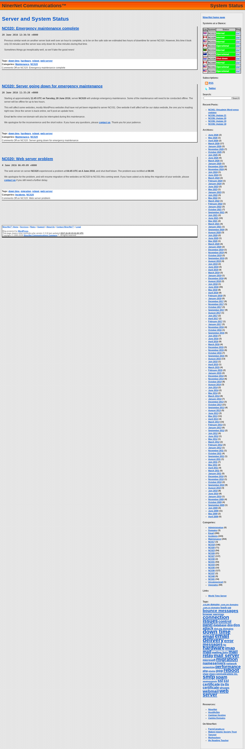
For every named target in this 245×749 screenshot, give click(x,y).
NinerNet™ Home (10, 227)
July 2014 (213, 387)
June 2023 (213, 186)
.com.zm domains (229, 604)
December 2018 (216, 278)
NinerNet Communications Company (40, 235)
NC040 (211, 576)
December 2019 (216, 250)
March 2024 (214, 178)
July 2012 (213, 433)
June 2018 (213, 287)
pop (219, 671)
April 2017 (213, 318)
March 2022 (214, 201)
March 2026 (214, 143)
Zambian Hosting (217, 715)
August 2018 (214, 281)
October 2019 (215, 255)
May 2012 (212, 439)
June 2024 (213, 175)
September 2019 (216, 258)
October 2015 (215, 353)
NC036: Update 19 (217, 121)
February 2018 (215, 295)
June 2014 (213, 390)
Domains (212, 530)
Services (24, 227)
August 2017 (214, 313)
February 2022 (215, 204)
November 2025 (216, 149)
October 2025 (215, 152)
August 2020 (214, 232)
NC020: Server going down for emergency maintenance (52, 86)
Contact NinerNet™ (65, 227)
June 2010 (213, 493)
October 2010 (215, 482)
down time (14, 60)
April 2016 (213, 341)
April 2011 (213, 468)
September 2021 (216, 212)
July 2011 (212, 462)
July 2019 (213, 264)
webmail (211, 691)
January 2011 (214, 473)
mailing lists (220, 652)
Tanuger (212, 735)
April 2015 (213, 364)
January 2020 (214, 247)
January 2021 (214, 227)
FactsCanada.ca (216, 729)
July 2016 (213, 336)
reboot (35, 60)
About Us (50, 227)
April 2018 (213, 293)
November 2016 (216, 327)
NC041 (211, 579)
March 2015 (214, 367)
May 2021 (212, 221)
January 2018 (214, 298)
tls (222, 684)
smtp (209, 677)
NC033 (211, 565)
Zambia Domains (216, 718)
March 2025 (214, 161)
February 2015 (215, 370)
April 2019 (213, 270)
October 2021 (215, 209)
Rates (33, 227)
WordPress (23, 231)
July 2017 (213, 316)
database (220, 625)
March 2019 (214, 272)
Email (211, 533)
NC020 (34, 64)
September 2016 (216, 333)
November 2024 (216, 169)
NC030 (211, 559)
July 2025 (213, 155)
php (205, 670)
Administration (215, 527)
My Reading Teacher (218, 740)
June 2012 (213, 436)
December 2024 (216, 166)
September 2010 (216, 485)
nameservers (214, 663)
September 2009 (216, 505)
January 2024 (214, 184)
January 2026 (214, 146)
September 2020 (216, 229)
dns (230, 625)
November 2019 (216, 252)
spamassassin (210, 681)
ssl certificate (216, 682)
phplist (212, 671)
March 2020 (214, 244)
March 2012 (214, 442)
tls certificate (216, 686)
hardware (26, 60)
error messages (218, 642)
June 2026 (213, 135)
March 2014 (214, 396)
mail (207, 651)
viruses (224, 687)
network (231, 663)
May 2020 (212, 241)
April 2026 (213, 140)
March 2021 (214, 224)
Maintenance (22, 64)
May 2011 (212, 465)
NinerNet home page (214, 17)
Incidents (20, 194)
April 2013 (213, 419)
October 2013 (215, 404)
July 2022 (213, 195)
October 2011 (214, 453)
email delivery (216, 638)
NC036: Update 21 (217, 115)
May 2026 (212, 138)
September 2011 (216, 456)
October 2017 (215, 307)
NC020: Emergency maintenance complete (40, 28)
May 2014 (212, 393)
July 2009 (213, 508)
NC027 (211, 556)
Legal (78, 227)
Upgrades (213, 585)
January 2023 (214, 192)
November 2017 (216, 304)
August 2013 (214, 410)
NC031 (211, 562)
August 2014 (214, 384)
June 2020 (213, 238)
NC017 (211, 542)
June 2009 (213, 511)
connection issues (216, 619)
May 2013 (212, 416)
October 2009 (215, 502)
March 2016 (214, 344)
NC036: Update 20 (217, 118)
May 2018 (212, 290)
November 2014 (216, 379)
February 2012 (215, 445)
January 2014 (214, 399)
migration (26, 191)
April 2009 (213, 516)
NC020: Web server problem (27, 159)
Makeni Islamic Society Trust (222, 732)
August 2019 (214, 261)
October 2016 (215, 330)
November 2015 (216, 350)
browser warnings (213, 614)
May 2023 (212, 189)
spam (221, 677)
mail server (226, 655)
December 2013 (216, 402)
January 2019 (214, 275)
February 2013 (215, 425)
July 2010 (213, 491)
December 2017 (216, 301)
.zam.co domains (211, 607)
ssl (220, 681)
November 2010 (216, 479)
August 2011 (214, 459)
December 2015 (216, 347)
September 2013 (216, 407)
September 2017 (216, 310)
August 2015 (214, 359)
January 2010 (214, 496)
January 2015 (214, 373)
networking (209, 667)
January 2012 (214, 448)
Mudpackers (214, 737)
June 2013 (213, 413)
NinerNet (212, 709)
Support (41, 227)
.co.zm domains (211, 604)
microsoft (209, 660)
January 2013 (214, 427)
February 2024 (215, 181)
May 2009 (212, 514)
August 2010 (214, 488)
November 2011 (216, 450)
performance (228, 666)
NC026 (211, 553)
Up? (238, 33)
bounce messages (220, 610)
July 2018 (213, 284)
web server (46, 60)
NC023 (211, 550)
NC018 (211, 545)
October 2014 (215, 382)
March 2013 (214, 422)
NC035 (211, 567)
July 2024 (213, 172)
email (208, 636)
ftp (224, 645)
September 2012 (216, 430)
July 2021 (213, 215)
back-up (225, 607)
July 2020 (213, 235)
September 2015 (216, 356)
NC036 (211, 570)
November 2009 (216, 499)
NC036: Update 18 (217, 124)
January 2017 (214, 324)
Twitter (212, 88)
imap (230, 648)
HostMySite (214, 712)
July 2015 (213, 361)
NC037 (211, 573)
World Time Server (217, 596)
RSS (211, 83)
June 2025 (213, 158)
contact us (104, 122)
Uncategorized (215, 582)
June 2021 (213, 218)
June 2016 (213, 338)
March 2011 (213, 470)
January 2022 (214, 206)
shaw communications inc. (223, 674)
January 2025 (214, 163)
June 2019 (213, 267)
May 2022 (212, 198)
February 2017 (215, 321)
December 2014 (216, 376)
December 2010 (216, 476)
